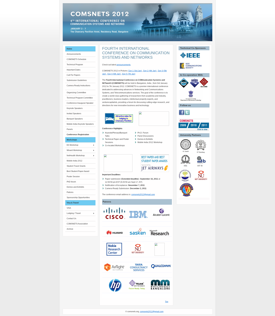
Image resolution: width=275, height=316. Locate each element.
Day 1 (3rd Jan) (135, 71)
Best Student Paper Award (78, 171)
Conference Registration (78, 134)
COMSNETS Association (77, 224)
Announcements (74, 54)
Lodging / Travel (74, 213)
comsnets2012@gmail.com (143, 194)
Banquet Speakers (75, 119)
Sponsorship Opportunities (78, 197)
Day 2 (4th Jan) (150, 71)
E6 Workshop (72, 145)
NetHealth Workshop (76, 155)
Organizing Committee (76, 92)
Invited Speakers (74, 113)
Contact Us (71, 218)
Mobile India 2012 (74, 161)
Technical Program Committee (80, 98)
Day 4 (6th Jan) (114, 74)
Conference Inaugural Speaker (80, 103)
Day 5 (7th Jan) (128, 74)
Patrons (70, 192)
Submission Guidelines (77, 80)
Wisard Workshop (74, 150)
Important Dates (73, 70)
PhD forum (71, 182)
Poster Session (73, 176)
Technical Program (75, 64)
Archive (70, 229)
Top (166, 302)
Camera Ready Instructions (78, 85)
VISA (69, 208)
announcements (123, 65)
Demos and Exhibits (75, 187)
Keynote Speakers (75, 108)
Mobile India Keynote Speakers (80, 124)
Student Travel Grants (76, 166)
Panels (70, 129)
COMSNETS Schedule (76, 59)
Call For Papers (73, 75)
